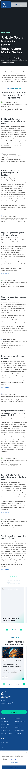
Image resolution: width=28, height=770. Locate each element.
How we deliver (5, 745)
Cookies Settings (14, 762)
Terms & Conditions (20, 730)
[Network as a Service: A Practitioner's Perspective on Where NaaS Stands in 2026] (23, 679)
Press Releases (5, 724)
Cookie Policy (13, 759)
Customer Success (6, 730)
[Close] (26, 752)
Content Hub (4, 721)
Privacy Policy (18, 733)
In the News (4, 727)
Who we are (4, 748)
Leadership (18, 724)
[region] (14, 666)
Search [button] (15, 4)
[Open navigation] (25, 5)
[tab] (12, 629)
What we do (4, 742)
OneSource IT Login (6, 733)
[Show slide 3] (15, 629)
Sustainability (18, 727)
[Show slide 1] (12, 629)
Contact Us (14, 712)
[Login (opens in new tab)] (21, 4)
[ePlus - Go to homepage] (6, 4)
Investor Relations (20, 721)
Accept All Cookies (14, 767)
